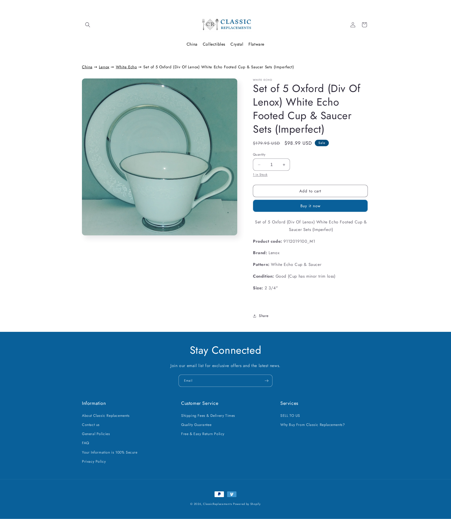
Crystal (236, 44)
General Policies (96, 433)
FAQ (85, 442)
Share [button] (264, 315)
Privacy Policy (94, 461)
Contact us (91, 424)
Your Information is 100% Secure (110, 452)
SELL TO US (290, 415)
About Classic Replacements (106, 415)
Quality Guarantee (196, 424)
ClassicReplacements (217, 504)
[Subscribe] (266, 381)
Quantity (259, 154)
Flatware (256, 44)
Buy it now (310, 206)
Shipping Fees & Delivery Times (208, 415)
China (192, 44)
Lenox (104, 67)
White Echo (126, 67)
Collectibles (214, 44)
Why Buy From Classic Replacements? (312, 424)
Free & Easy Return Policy (202, 433)
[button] (87, 24)
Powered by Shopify (247, 504)
